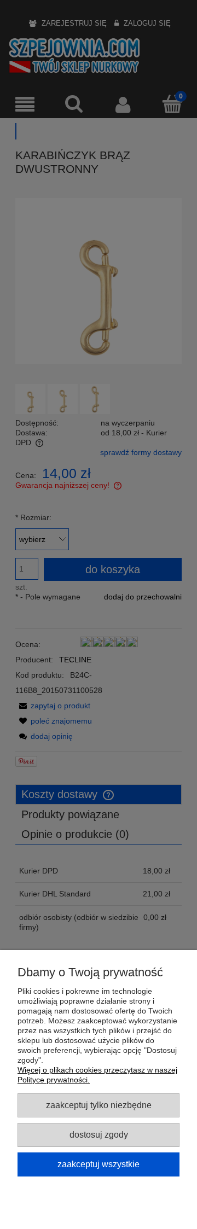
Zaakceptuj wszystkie (98, 1164)
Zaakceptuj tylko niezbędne (99, 1105)
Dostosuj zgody (98, 1134)
